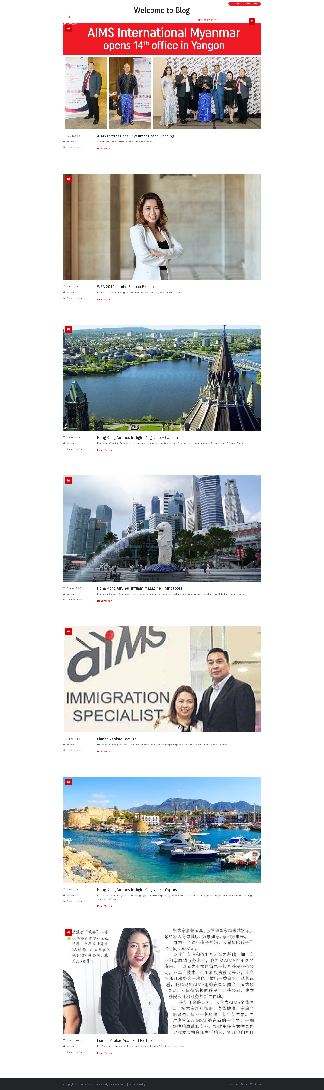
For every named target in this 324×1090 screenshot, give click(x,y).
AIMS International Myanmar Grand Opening (135, 136)
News (163, 20)
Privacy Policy (137, 1084)
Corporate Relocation (244, 3)
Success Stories (182, 20)
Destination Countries (110, 20)
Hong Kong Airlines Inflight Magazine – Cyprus (137, 889)
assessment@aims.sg (113, 3)
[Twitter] (206, 3)
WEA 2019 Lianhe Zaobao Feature (126, 286)
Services (135, 20)
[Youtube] (216, 3)
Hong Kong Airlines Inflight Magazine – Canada (137, 437)
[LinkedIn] (221, 3)
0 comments (74, 147)
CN (251, 21)
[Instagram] (211, 3)
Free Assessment (208, 20)
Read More (103, 148)
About (86, 20)
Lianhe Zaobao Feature (117, 739)
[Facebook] (201, 3)
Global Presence (233, 20)
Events (150, 20)
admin (70, 141)
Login (69, 3)
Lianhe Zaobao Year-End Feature (125, 1040)
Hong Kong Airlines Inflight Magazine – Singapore (139, 588)
